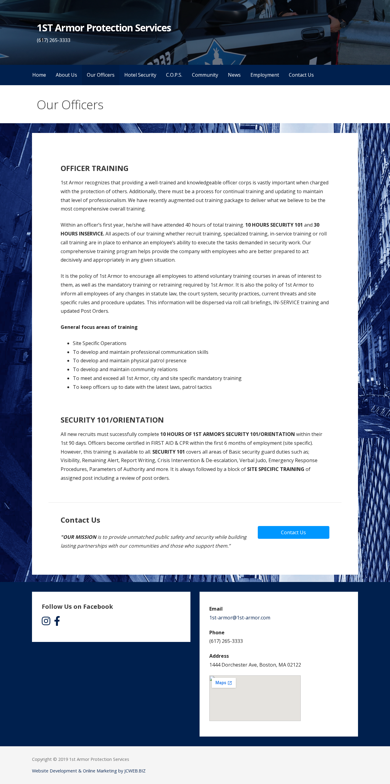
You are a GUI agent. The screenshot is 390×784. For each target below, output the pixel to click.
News (234, 74)
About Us (66, 74)
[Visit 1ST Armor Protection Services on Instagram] (46, 622)
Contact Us (301, 74)
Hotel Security (140, 74)
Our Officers (101, 74)
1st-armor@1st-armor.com (239, 617)
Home (39, 74)
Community (205, 74)
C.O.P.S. (174, 74)
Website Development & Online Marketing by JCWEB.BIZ (89, 771)
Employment (264, 74)
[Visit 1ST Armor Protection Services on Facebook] (57, 622)
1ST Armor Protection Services (104, 27)
